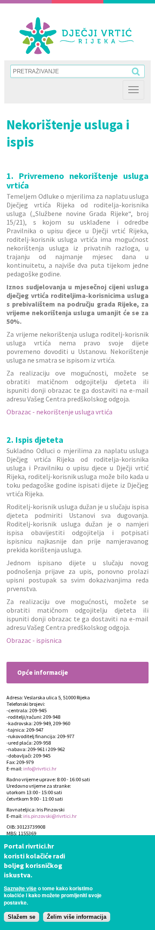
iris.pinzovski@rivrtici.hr (50, 816)
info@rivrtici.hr (39, 768)
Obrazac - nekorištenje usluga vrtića (59, 411)
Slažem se (21, 917)
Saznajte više (20, 888)
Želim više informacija (76, 917)
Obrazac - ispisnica (34, 640)
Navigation (133, 90)
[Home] (76, 35)
